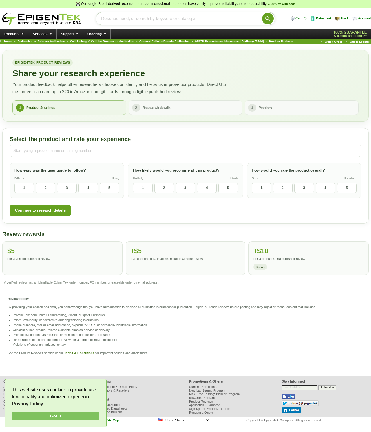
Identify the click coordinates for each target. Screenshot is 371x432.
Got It (55, 416)
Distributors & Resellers (113, 390)
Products (11, 34)
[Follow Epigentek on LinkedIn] (291, 411)
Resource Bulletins (109, 412)
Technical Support (108, 404)
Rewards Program (202, 397)
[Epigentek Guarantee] (351, 34)
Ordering (94, 34)
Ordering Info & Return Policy (116, 386)
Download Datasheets (111, 408)
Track (345, 18)
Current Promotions (203, 386)
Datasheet (323, 18)
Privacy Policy (27, 403)
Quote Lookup (360, 41)
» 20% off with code (282, 4)
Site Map (112, 420)
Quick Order (333, 41)
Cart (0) (301, 18)
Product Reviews (201, 401)
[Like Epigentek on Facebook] (288, 398)
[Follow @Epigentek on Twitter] (300, 405)
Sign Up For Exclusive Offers (209, 409)
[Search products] (268, 18)
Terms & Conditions (79, 353)
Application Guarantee (204, 405)
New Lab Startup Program (207, 390)
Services (40, 34)
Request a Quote (201, 412)
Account (364, 18)
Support (67, 34)
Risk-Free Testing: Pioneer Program (214, 394)
